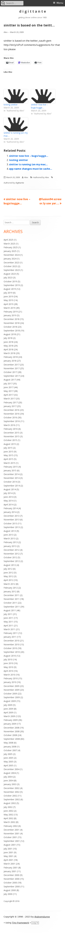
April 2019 (8, 304)
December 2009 (11, 686)
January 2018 (10, 360)
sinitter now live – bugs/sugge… (39, 106)
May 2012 (8, 576)
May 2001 (8, 856)
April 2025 (8, 239)
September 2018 (12, 330)
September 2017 (12, 375)
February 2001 (11, 867)
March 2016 (9, 425)
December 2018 (11, 319)
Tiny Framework (20, 923)
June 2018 (8, 342)
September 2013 (12, 527)
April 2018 (8, 349)
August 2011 (10, 610)
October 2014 (10, 481)
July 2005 (8, 754)
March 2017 (9, 398)
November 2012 (12, 553)
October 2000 (10, 882)
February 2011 (11, 633)
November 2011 (12, 599)
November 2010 (12, 644)
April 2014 (8, 504)
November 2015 (12, 436)
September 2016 (12, 421)
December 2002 (11, 788)
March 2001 (9, 863)
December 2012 (11, 549)
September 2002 (12, 799)
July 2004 (8, 776)
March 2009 (9, 716)
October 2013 (10, 523)
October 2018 (10, 326)
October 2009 (10, 693)
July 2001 (8, 848)
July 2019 (8, 292)
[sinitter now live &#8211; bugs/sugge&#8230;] (43, 96)
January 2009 (10, 723)
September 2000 (12, 886)
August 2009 (10, 701)
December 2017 (11, 364)
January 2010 (10, 682)
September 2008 (12, 738)
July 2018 (8, 338)
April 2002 (8, 818)
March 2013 (9, 538)
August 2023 (10, 273)
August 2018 (10, 334)
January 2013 (10, 546)
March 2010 (9, 674)
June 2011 (8, 617)
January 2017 (10, 406)
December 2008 (11, 727)
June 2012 (8, 572)
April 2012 (8, 580)
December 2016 (11, 410)
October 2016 (10, 417)
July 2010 (8, 659)
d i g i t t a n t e (32, 11)
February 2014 (11, 508)
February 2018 (11, 357)
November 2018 (12, 323)
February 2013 (11, 542)
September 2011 (12, 606)
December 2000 (11, 875)
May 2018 (8, 345)
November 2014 (12, 478)
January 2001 (10, 871)
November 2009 (12, 689)
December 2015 (11, 432)
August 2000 (10, 890)
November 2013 (12, 519)
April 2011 (8, 625)
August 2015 (10, 444)
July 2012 (8, 568)
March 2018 (9, 353)
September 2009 (12, 697)
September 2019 (12, 285)
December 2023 (11, 262)
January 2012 (10, 591)
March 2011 (9, 629)
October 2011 (10, 602)
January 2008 (10, 746)
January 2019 (10, 315)
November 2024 (12, 254)
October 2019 (10, 281)
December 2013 (11, 515)
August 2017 (10, 379)
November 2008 (12, 731)
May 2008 (8, 742)
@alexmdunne (42, 917)
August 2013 (10, 531)
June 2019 (8, 296)
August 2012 (10, 565)
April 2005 (8, 765)
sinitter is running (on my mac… (28, 164)
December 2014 (11, 474)
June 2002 (8, 810)
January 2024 (10, 258)
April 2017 (8, 394)
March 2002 (9, 822)
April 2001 (8, 859)
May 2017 (8, 391)
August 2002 (10, 803)
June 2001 (8, 852)
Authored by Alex (41, 177)
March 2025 (9, 243)
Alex (6, 32)
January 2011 (10, 636)
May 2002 (8, 814)
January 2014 (10, 512)
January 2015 (10, 470)
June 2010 (8, 663)
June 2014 (8, 496)
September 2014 (12, 485)
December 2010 (11, 640)
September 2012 (12, 561)
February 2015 (11, 466)
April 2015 (8, 459)
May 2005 (8, 761)
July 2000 (8, 894)
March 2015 (9, 463)
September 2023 (12, 270)
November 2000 (12, 878)
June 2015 (8, 451)
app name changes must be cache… (30, 168)
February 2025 (11, 247)
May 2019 (8, 300)
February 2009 (11, 720)
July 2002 (8, 807)
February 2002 (11, 826)
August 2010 (10, 655)
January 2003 (10, 784)
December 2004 (11, 769)
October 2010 (10, 648)
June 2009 (8, 708)
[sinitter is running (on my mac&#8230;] (16, 124)
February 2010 (11, 678)
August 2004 (10, 773)
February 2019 (11, 311)
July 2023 (8, 277)
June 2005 (8, 757)
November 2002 (12, 791)
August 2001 (10, 844)
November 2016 (12, 413)
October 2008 (10, 735)
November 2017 (12, 368)
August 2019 (10, 289)
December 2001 (11, 829)
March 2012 (9, 584)
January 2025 (10, 251)
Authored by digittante (14, 182)
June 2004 (8, 780)
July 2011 (8, 614)
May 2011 (8, 621)
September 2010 (12, 652)
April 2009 (8, 712)
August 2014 (10, 489)
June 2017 (8, 387)
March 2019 (9, 307)
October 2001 (10, 837)
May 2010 (8, 667)
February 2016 (11, 428)
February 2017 (11, 402)
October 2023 (10, 266)
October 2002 (10, 795)
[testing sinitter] (16, 96)
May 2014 (8, 500)
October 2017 (10, 372)
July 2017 (8, 383)
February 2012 (11, 587)
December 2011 (11, 595)
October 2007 (10, 750)
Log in (35, 923)
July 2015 (8, 447)
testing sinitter (11, 104)
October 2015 (10, 440)
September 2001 (12, 841)
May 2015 (8, 455)
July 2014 (8, 493)
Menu (60, 3)
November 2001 (12, 833)
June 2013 (8, 534)
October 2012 (10, 557)
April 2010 (8, 670)
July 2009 (8, 705)
